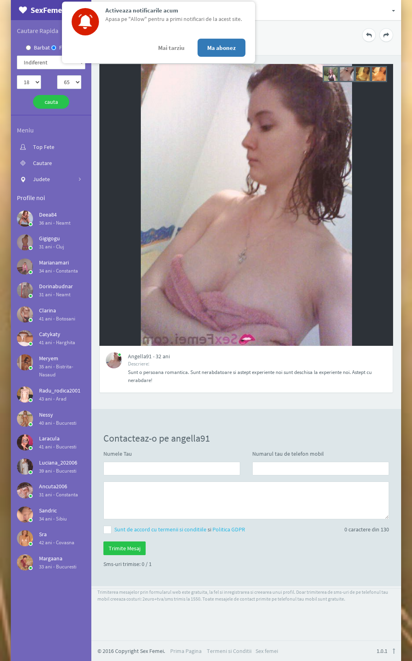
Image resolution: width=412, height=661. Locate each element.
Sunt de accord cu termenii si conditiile (161, 529)
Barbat (42, 47)
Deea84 (48, 214)
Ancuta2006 (53, 486)
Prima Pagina (186, 651)
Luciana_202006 (58, 462)
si (179, 529)
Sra (43, 534)
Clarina (47, 310)
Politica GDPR (228, 529)
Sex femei (266, 651)
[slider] (355, 73)
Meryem (48, 358)
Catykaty (49, 334)
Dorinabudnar (56, 286)
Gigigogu (49, 238)
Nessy (46, 414)
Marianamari (54, 262)
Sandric (48, 510)
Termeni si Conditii (229, 651)
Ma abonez (221, 48)
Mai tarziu (171, 48)
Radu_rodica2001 (59, 390)
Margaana (50, 558)
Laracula (49, 438)
